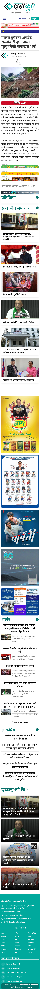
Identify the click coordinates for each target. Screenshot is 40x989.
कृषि (29, 946)
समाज (30, 952)
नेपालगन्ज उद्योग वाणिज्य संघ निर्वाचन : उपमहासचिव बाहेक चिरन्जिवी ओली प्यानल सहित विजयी (20, 811)
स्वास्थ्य (17, 943)
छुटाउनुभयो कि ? (14, 789)
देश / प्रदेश (31, 940)
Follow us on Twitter (13, 968)
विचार (16, 940)
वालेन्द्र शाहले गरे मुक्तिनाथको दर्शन (19, 267)
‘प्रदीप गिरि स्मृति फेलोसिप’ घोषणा (19, 322)
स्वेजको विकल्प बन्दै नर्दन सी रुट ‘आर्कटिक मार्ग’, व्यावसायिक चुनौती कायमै (18, 860)
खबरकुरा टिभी (32, 949)
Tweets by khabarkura (20, 722)
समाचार (3, 936)
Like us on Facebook (13, 964)
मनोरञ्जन (17, 946)
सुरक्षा (16, 952)
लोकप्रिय (8, 730)
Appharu (28, 987)
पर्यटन (16, 933)
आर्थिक (3, 943)
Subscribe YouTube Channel (16, 972)
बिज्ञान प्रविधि (32, 933)
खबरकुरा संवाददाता (18, 53)
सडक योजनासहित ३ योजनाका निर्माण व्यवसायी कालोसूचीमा (20, 776)
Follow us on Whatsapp (14, 981)
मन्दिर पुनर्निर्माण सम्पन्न (14, 294)
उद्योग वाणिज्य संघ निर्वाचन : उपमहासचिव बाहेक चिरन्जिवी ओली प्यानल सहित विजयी (18, 236)
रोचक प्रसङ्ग (18, 949)
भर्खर (5, 619)
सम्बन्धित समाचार (15, 208)
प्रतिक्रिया (8, 197)
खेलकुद (30, 936)
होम (2, 933)
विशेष (3, 946)
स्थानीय (17, 936)
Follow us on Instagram (14, 977)
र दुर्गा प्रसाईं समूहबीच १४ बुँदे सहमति (18, 380)
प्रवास (3, 952)
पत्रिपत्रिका (31, 943)
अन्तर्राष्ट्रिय (4, 940)
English (34, 18)
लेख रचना (4, 949)
